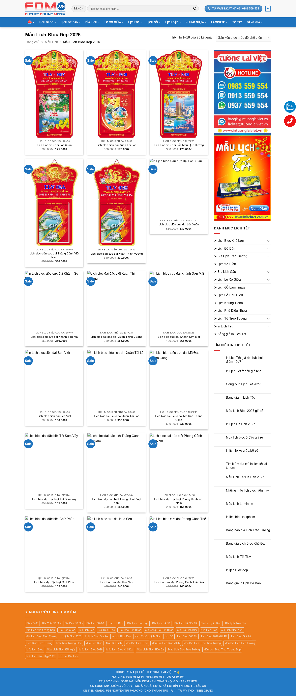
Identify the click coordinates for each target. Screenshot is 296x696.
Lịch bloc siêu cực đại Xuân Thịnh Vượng (116, 253)
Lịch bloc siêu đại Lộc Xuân (54, 145)
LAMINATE (218, 22)
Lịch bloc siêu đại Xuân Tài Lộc (116, 145)
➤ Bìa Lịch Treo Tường (230, 256)
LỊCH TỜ (133, 22)
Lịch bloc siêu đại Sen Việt (54, 416)
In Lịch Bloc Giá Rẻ (96, 636)
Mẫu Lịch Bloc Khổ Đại (119, 649)
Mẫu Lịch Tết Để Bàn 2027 (245, 477)
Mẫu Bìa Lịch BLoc (136, 643)
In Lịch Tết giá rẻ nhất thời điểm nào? (244, 359)
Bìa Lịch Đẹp (86, 629)
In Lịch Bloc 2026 (71, 636)
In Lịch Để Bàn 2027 (240, 424)
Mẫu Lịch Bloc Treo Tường (184, 649)
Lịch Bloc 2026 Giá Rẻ (214, 636)
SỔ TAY (237, 22)
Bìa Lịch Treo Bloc (236, 623)
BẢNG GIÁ (253, 22)
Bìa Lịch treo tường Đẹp (40, 629)
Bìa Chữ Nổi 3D (51, 623)
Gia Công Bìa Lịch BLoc (159, 629)
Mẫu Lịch (51, 42)
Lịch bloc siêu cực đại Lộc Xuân (179, 224)
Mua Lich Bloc (94, 643)
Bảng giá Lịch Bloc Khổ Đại (245, 543)
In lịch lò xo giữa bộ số (242, 450)
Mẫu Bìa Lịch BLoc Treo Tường (202, 643)
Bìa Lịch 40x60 (95, 623)
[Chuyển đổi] (268, 240)
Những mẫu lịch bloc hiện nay (247, 490)
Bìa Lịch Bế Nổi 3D (185, 623)
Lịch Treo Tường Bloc (69, 643)
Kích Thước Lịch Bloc (148, 636)
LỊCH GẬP (171, 22)
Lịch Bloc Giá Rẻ (241, 636)
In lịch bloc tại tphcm (240, 517)
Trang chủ (32, 42)
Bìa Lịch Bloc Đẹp (137, 623)
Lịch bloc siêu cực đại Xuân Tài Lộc (116, 416)
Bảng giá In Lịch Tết (240, 397)
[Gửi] (194, 8)
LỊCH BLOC (46, 22)
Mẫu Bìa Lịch (114, 643)
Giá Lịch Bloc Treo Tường (41, 636)
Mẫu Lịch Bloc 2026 (90, 649)
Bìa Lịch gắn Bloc (211, 623)
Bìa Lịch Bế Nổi (161, 623)
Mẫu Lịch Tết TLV (238, 556)
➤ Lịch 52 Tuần (225, 264)
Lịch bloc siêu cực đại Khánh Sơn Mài (54, 336)
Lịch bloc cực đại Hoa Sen (116, 582)
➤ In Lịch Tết (223, 326)
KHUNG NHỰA (195, 22)
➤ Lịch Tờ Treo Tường (230, 318)
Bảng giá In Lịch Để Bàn (243, 583)
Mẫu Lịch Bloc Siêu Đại (150, 649)
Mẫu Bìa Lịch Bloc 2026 (166, 643)
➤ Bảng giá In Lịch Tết (230, 334)
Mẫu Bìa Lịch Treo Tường (240, 643)
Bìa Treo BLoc (106, 629)
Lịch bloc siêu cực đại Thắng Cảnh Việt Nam (54, 255)
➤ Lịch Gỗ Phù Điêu (228, 295)
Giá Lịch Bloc (209, 629)
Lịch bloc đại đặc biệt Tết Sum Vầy (54, 499)
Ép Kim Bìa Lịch (68, 656)
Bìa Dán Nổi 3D (73, 623)
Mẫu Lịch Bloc (34, 649)
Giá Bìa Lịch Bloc (187, 629)
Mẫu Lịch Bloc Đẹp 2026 (40, 656)
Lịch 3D (169, 636)
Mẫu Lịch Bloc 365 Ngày (61, 649)
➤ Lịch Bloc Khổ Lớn (229, 240)
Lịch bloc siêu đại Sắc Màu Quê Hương (179, 145)
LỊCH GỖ (152, 22)
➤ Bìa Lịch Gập (225, 271)
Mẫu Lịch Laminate (239, 503)
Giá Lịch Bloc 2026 (232, 629)
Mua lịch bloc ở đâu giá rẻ (244, 437)
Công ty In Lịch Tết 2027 (243, 384)
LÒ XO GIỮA (113, 22)
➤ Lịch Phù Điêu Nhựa (230, 310)
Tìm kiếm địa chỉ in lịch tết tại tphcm (246, 465)
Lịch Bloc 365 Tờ (187, 636)
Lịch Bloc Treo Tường (39, 643)
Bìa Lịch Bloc (115, 623)
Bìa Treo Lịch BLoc (130, 629)
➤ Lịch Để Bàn (224, 248)
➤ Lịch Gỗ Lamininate (229, 287)
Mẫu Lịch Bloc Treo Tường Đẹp (222, 649)
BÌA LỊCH (91, 22)
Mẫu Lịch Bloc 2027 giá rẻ (244, 411)
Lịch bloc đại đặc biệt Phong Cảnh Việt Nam (178, 500)
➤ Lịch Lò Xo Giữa (227, 279)
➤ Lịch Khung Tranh (228, 303)
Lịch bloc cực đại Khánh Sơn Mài (179, 336)
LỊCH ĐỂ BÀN (69, 22)
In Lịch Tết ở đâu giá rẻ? (243, 371)
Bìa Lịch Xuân (67, 629)
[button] (268, 8)
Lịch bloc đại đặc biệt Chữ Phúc (54, 582)
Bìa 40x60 (32, 623)
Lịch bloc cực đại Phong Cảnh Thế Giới (179, 582)
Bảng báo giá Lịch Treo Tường (248, 530)
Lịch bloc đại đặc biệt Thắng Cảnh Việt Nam (116, 500)
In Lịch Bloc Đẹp (121, 636)
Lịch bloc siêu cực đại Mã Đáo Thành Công (178, 417)
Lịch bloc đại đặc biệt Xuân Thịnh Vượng (116, 336)
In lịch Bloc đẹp (237, 570)
